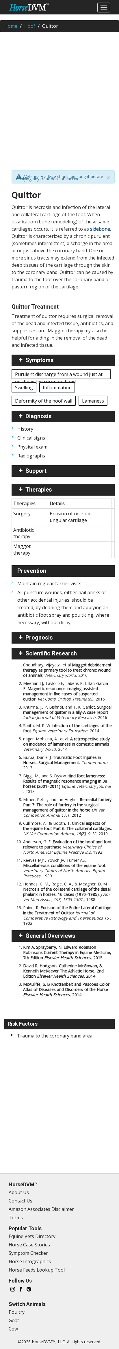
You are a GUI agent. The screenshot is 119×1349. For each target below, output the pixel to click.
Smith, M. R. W (67, 728)
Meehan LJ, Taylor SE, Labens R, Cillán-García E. (65, 691)
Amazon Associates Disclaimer (41, 1209)
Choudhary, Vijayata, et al (67, 670)
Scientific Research (51, 653)
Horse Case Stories (29, 1244)
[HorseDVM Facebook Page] (20, 1288)
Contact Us (20, 1201)
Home (10, 26)
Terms (16, 1217)
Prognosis (39, 637)
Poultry (17, 1312)
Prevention (31, 570)
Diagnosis (38, 416)
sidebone (100, 229)
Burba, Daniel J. (66, 762)
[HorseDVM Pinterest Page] (29, 1288)
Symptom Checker (28, 1253)
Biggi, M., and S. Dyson (67, 783)
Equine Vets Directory (32, 1236)
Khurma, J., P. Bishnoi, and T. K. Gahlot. (67, 712)
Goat (14, 1320)
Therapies (38, 489)
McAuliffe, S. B (66, 989)
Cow (13, 1329)
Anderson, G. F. (67, 847)
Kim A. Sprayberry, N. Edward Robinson (67, 952)
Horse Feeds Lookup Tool (37, 1270)
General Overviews (50, 935)
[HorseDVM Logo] (29, 7)
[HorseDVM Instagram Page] (12, 1288)
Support (36, 470)
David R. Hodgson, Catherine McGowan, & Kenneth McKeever (63, 971)
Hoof (29, 26)
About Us (19, 1192)
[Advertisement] (59, 97)
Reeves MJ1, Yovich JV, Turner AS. (64, 868)
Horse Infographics (30, 1261)
